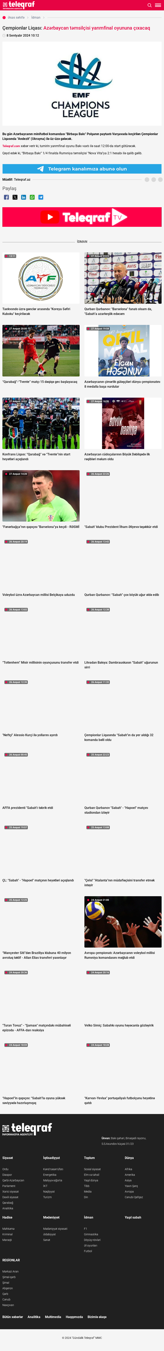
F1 (85, 1228)
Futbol (88, 1251)
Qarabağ (7, 1202)
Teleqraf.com (11, 146)
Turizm (47, 1197)
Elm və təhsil (91, 1174)
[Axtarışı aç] (149, 5)
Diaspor (7, 1174)
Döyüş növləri (92, 1239)
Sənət (46, 1239)
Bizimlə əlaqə (97, 1317)
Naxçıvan (8, 1305)
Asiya (128, 1180)
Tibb (86, 1186)
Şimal (5, 1282)
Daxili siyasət (10, 1197)
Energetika (49, 1174)
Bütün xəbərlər (12, 1317)
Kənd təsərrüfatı (53, 1169)
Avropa (129, 1191)
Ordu (5, 1169)
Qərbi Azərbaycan (13, 1180)
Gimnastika (91, 1234)
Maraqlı (7, 1239)
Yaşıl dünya (91, 1180)
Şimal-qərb (9, 1277)
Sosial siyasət (92, 1169)
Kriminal (7, 1234)
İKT (45, 1186)
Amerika (130, 1174)
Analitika (7, 1208)
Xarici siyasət (10, 1191)
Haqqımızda (74, 1317)
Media (88, 1191)
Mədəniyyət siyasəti (55, 1228)
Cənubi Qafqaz (134, 1197)
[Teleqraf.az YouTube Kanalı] (82, 217)
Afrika (128, 1169)
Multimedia (53, 1317)
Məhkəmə (8, 1228)
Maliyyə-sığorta (52, 1180)
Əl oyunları (90, 1245)
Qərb (5, 1293)
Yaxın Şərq (131, 1186)
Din (86, 1197)
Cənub (6, 1299)
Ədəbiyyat (49, 1234)
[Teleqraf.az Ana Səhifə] (19, 5)
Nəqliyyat (49, 1191)
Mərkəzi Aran (10, 1271)
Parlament (8, 1186)
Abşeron (7, 1288)
